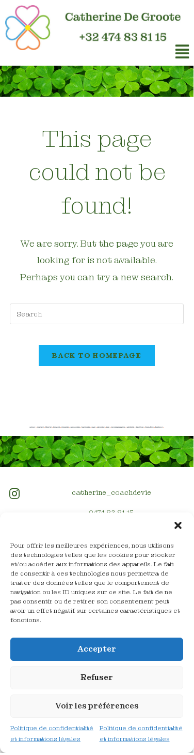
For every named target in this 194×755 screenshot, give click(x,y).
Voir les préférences (97, 706)
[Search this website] (97, 313)
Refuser (96, 677)
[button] (178, 525)
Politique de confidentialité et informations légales (51, 734)
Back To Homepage (96, 355)
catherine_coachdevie (111, 492)
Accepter (96, 649)
